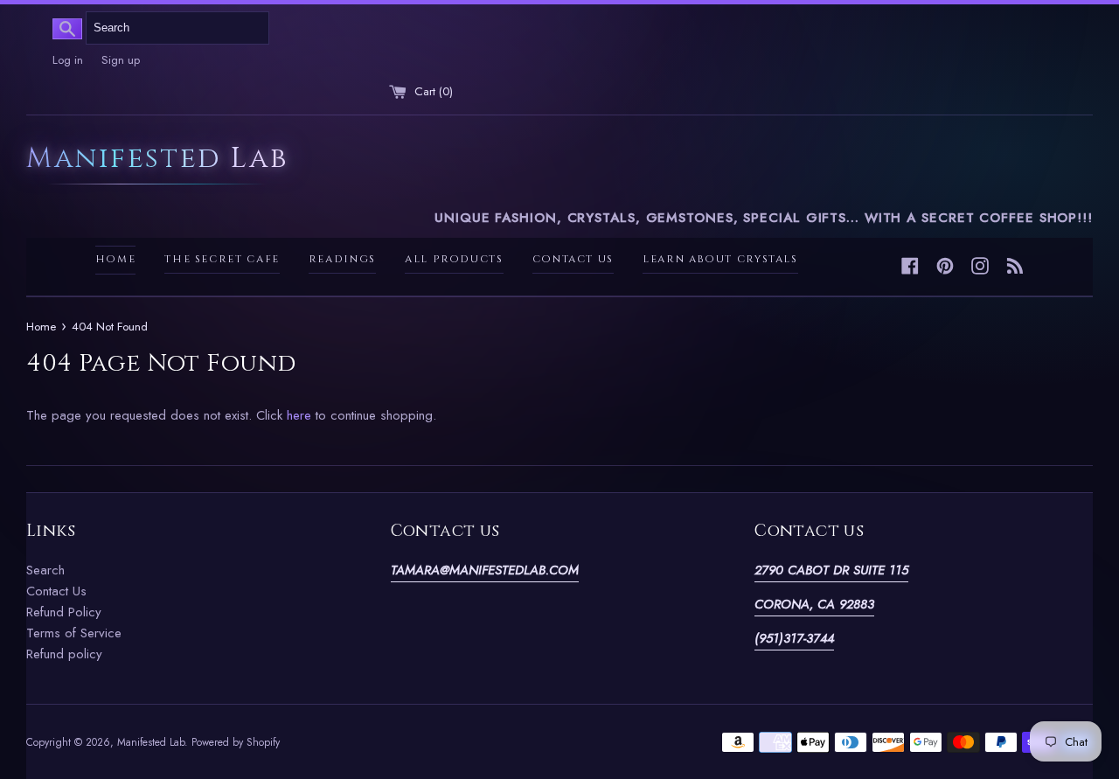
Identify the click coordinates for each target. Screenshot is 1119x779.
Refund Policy (63, 612)
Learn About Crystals (720, 259)
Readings (342, 259)
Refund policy (64, 654)
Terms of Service (74, 633)
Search (45, 570)
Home (115, 259)
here (299, 415)
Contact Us (573, 259)
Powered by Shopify (235, 742)
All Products (454, 259)
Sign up (120, 60)
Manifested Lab (157, 159)
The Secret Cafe (222, 259)
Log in (67, 60)
